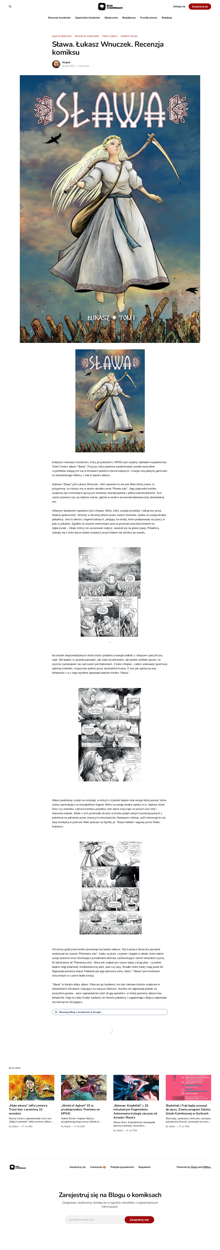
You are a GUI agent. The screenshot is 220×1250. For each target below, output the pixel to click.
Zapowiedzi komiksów (87, 17)
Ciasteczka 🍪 (98, 1167)
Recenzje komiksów (59, 17)
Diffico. (207, 1167)
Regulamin (145, 1167)
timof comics (110, 36)
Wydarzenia (111, 17)
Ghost (194, 1167)
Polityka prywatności (122, 1167)
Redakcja (167, 17)
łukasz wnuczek (62, 36)
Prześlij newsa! (148, 17)
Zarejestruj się (200, 6)
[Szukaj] (10, 6)
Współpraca (129, 17)
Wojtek (66, 62)
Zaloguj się (179, 6)
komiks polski (129, 36)
